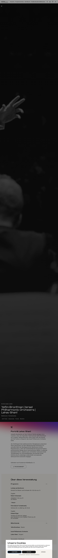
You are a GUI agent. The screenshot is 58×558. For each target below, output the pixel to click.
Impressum (28, 554)
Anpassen (43, 551)
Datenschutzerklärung (35, 554)
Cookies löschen (22, 554)
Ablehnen (29, 551)
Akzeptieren (14, 551)
